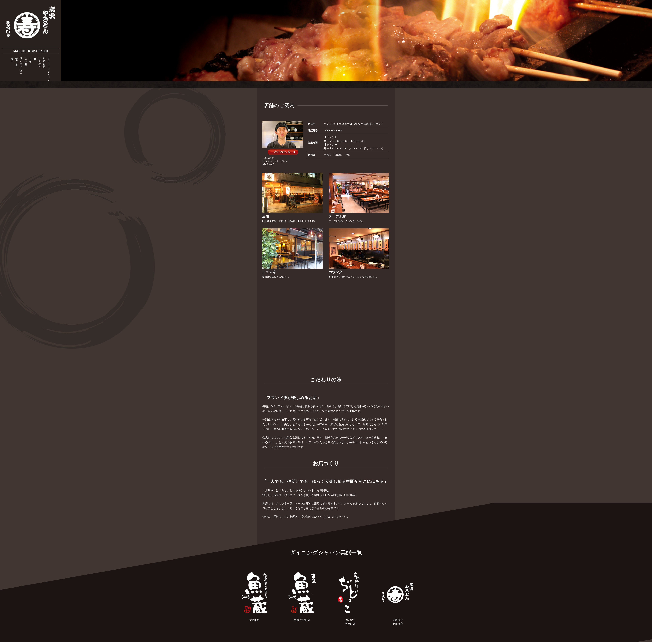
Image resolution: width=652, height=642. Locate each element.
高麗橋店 (398, 620)
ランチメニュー (22, 64)
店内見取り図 (282, 151)
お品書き (31, 59)
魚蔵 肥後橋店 (302, 620)
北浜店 (350, 620)
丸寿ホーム (12, 59)
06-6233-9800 (333, 130)
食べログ (269, 158)
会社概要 (35, 56)
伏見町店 (254, 620)
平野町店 (350, 623)
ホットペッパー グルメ (276, 161)
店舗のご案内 (17, 59)
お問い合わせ (45, 61)
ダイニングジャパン (49, 68)
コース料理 (26, 59)
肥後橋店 (398, 623)
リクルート (40, 61)
